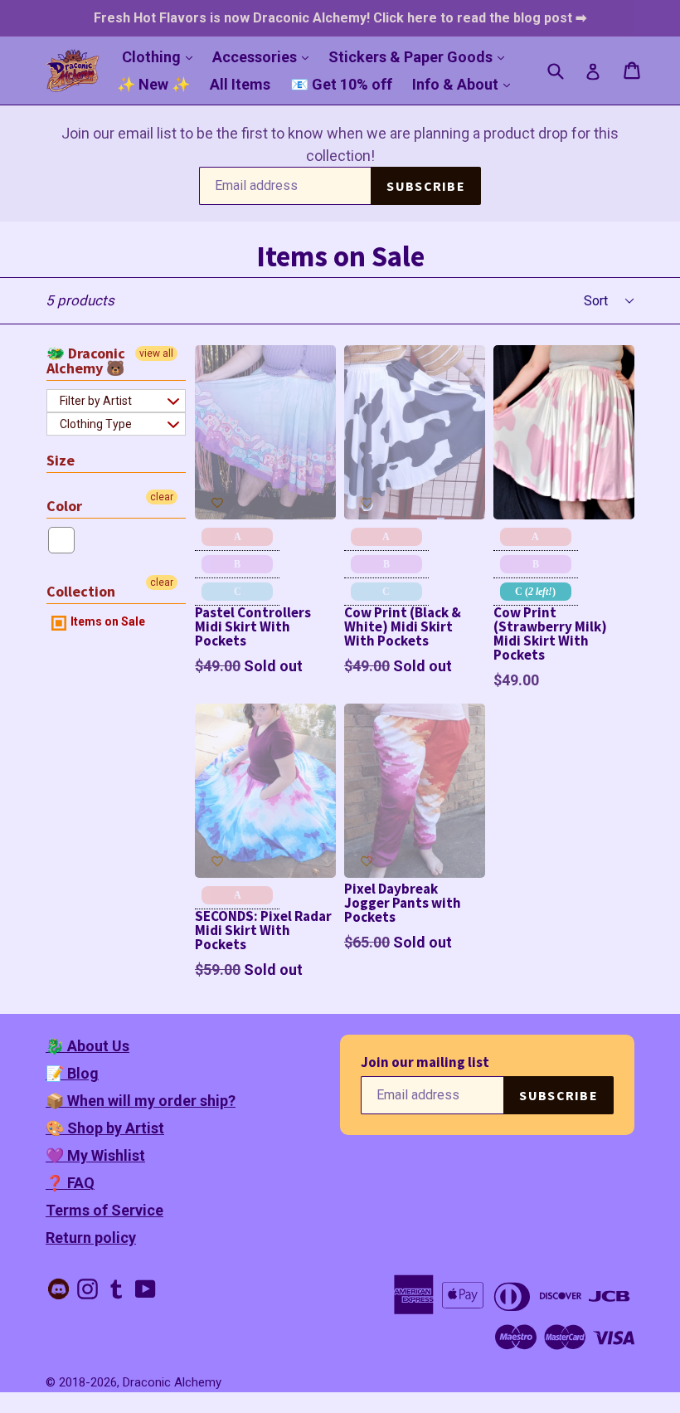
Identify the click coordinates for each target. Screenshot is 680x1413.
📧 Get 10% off (341, 84)
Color (64, 505)
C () (535, 591)
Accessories (264, 56)
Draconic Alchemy (172, 1382)
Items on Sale (106, 621)
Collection (80, 591)
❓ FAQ (70, 1182)
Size (60, 460)
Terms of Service (104, 1210)
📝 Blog (72, 1073)
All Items (240, 84)
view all (156, 353)
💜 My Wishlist (95, 1155)
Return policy (91, 1237)
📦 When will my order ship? (141, 1100)
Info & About (465, 84)
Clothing (161, 56)
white (62, 540)
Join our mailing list (425, 1062)
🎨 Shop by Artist (105, 1128)
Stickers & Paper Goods (420, 56)
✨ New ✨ (153, 84)
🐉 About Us (87, 1046)
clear (161, 497)
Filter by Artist (96, 400)
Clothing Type (96, 424)
